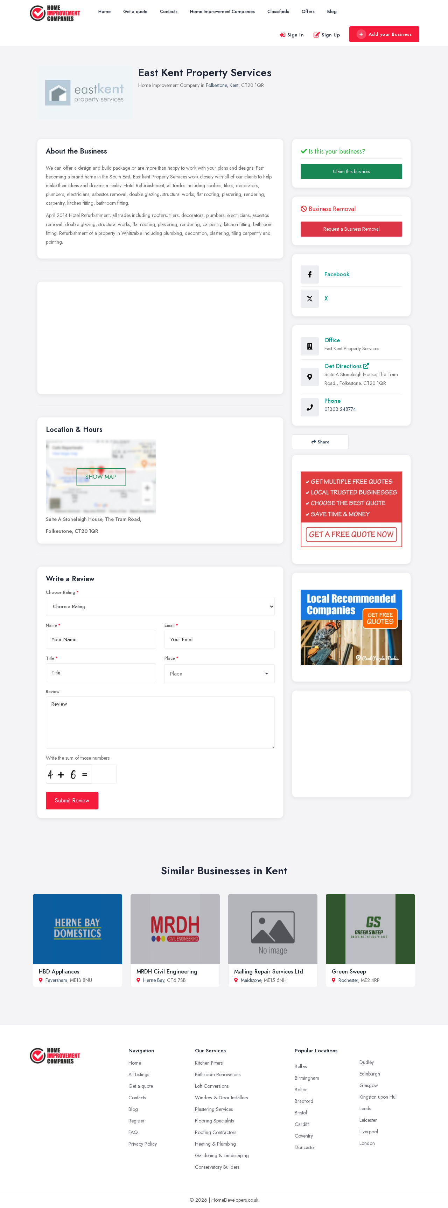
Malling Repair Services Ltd (268, 972)
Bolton (301, 1089)
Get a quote (135, 11)
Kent (234, 85)
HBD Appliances (59, 972)
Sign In (295, 35)
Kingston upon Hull (378, 1096)
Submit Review (72, 800)
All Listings (138, 1074)
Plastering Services (214, 1109)
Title (50, 658)
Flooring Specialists (214, 1120)
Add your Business (390, 34)
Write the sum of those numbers (78, 757)
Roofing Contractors (215, 1132)
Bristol (301, 1112)
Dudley (366, 1062)
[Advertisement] (160, 340)
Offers (308, 11)
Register (136, 1120)
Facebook (336, 274)
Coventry (304, 1135)
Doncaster (305, 1147)
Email (169, 625)
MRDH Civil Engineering (166, 972)
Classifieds (278, 11)
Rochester (348, 980)
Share (323, 442)
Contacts (168, 11)
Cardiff (302, 1124)
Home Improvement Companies (222, 11)
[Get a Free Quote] (351, 509)
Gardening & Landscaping (222, 1155)
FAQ (133, 1132)
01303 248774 (340, 409)
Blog (332, 11)
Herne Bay (153, 980)
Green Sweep (349, 972)
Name (51, 625)
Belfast (301, 1066)
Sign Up (331, 35)
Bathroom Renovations (217, 1074)
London (367, 1143)
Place (169, 658)
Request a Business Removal (351, 228)
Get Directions (343, 366)
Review (52, 691)
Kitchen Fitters (209, 1062)
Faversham (56, 980)
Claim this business (351, 171)
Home (104, 11)
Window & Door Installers (221, 1097)
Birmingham (307, 1077)
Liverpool (368, 1131)
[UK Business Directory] (351, 627)
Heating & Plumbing (215, 1143)
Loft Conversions (212, 1086)
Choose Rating (60, 592)
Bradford (304, 1101)
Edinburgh (369, 1073)
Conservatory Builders (217, 1166)
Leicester (368, 1120)
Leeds (365, 1108)
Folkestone (216, 85)
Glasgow (368, 1085)
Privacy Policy (142, 1143)
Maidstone (251, 980)
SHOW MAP (101, 477)
